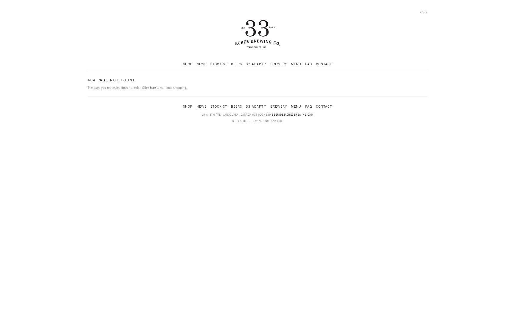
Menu (296, 64)
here (153, 88)
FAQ (308, 64)
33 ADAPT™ (256, 64)
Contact (324, 64)
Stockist (218, 64)
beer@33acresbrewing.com (293, 114)
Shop (188, 64)
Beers (236, 64)
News (201, 64)
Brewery (278, 64)
